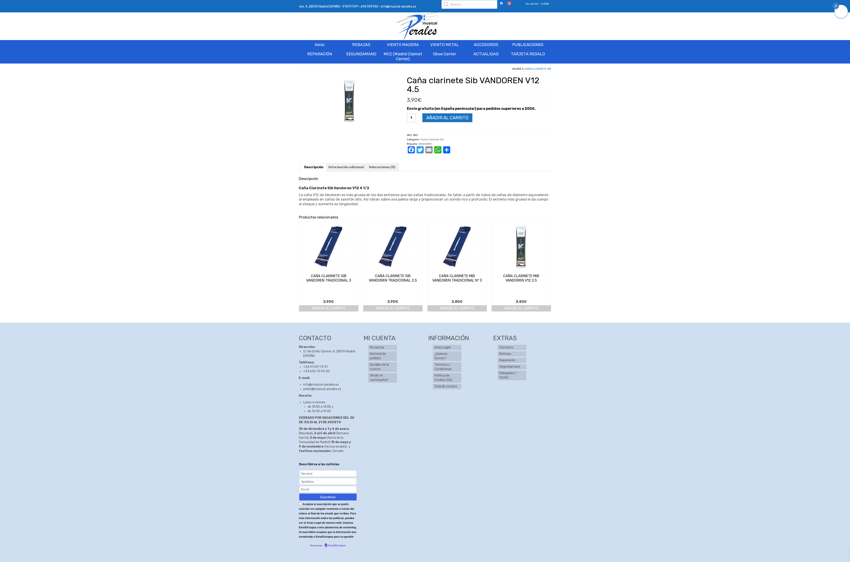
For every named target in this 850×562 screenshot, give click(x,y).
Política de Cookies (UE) (443, 378)
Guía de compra (446, 386)
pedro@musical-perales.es (322, 389)
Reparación (507, 360)
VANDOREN (425, 144)
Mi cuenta (377, 347)
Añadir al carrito (447, 117)
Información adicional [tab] (346, 167)
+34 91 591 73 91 (315, 367)
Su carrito (537, 3)
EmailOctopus (337, 545)
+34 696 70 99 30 (316, 371)
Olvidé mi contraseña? (379, 378)
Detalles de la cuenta (379, 367)
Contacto (506, 347)
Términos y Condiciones (443, 367)
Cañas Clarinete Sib (537, 69)
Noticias (505, 354)
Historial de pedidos (378, 356)
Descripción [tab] (313, 167)
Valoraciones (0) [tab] (382, 167)
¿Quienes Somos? (441, 356)
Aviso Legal (442, 347)
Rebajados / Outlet (507, 375)
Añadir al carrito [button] (329, 308)
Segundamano (509, 367)
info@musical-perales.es (321, 384)
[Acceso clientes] (516, 4)
